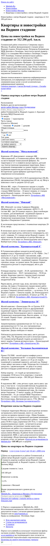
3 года (22, 451)
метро (3, 107)
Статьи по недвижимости (16, 522)
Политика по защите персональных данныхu (19, 540)
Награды (9, 527)
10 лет (32, 451)
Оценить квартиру (8, 146)
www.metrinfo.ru (7, 535)
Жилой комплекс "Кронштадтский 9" (21, 246)
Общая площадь (7, 128)
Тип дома (5, 137)
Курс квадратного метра (16, 520)
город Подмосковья (27, 107)
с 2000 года (40, 451)
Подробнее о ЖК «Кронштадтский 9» (31, 297)
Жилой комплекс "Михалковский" (19, 151)
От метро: (5, 116)
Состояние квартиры (9, 142)
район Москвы (12, 107)
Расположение (7, 103)
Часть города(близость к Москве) (9, 122)
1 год (11, 451)
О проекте (10, 524)
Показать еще (6, 501)
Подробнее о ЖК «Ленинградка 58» (24, 343)
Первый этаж (6, 133)
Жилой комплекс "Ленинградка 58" (20, 301)
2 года (16, 451)
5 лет (27, 451)
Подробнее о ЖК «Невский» (30, 242)
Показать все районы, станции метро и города (20, 498)
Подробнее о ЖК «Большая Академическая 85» (20, 401)
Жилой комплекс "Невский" (16, 202)
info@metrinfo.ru (21, 514)
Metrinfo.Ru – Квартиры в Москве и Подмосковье (21, 494)
